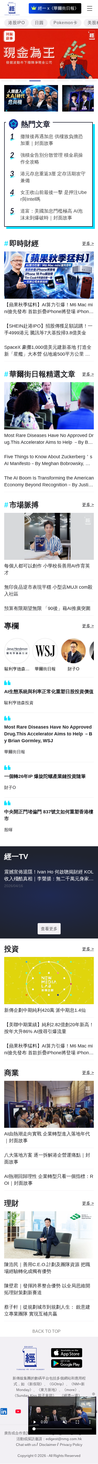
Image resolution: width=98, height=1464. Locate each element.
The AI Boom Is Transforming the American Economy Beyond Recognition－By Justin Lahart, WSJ (49, 481)
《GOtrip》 (57, 1384)
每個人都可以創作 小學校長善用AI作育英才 (47, 569)
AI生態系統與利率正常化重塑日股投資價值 (49, 691)
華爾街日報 (45, 669)
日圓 (39, 22)
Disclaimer (47, 1444)
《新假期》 (35, 1384)
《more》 (70, 1390)
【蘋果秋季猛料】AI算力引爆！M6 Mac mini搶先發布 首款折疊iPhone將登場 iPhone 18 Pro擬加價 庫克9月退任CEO (48, 308)
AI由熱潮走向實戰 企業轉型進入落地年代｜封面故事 (47, 1137)
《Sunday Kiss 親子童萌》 (34, 1395)
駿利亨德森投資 (17, 669)
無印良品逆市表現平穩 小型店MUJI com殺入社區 (48, 590)
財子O (73, 669)
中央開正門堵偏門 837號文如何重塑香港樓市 (48, 815)
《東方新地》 (48, 1390)
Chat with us (26, 1444)
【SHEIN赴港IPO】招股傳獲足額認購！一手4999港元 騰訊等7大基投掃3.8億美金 (48, 329)
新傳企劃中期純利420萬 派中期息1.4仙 (45, 1010)
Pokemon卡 (66, 22)
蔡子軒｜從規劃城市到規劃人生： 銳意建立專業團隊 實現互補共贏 (47, 1310)
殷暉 (8, 830)
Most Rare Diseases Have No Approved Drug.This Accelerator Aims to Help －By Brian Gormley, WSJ (49, 439)
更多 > (88, 243)
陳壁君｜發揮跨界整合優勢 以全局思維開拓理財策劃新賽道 (47, 1289)
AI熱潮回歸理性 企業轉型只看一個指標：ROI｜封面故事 (48, 1180)
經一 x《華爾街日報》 (58, 8)
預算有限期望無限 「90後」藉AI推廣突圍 (47, 608)
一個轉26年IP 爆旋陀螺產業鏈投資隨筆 (45, 776)
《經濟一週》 (71, 1395)
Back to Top (46, 1331)
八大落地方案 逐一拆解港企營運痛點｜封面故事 (47, 1158)
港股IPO (16, 22)
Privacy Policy (71, 1444)
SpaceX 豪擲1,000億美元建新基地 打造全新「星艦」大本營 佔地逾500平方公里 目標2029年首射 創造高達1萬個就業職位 (47, 351)
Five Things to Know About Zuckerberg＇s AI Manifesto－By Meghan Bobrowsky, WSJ (48, 460)
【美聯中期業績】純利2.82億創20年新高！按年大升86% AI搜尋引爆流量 (49, 1028)
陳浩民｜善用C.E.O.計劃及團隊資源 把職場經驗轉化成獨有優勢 (47, 1268)
